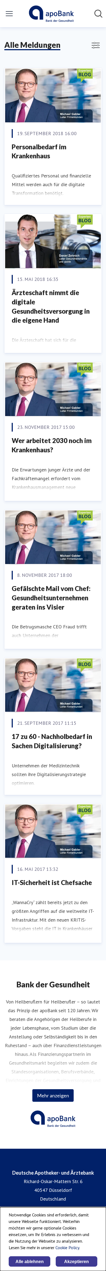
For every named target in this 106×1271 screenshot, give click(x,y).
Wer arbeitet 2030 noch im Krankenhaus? (52, 445)
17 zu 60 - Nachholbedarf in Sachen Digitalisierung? (52, 741)
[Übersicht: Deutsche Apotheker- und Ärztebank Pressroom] (51, 13)
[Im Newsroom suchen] (98, 13)
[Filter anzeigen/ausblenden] (96, 45)
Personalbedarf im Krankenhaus (39, 151)
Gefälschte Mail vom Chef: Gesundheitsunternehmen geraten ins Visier (51, 597)
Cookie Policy (67, 1247)
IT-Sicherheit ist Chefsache (52, 882)
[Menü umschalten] (9, 13)
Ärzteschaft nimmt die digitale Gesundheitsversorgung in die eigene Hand (51, 306)
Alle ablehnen (29, 1261)
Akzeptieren (76, 1261)
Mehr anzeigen (53, 1095)
